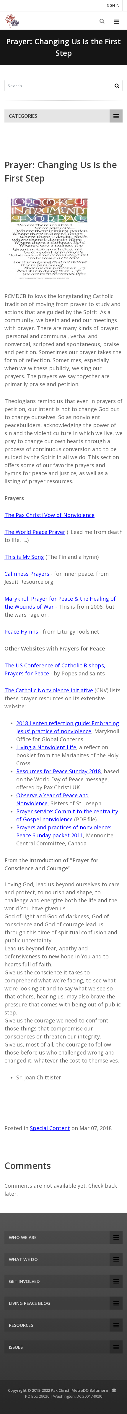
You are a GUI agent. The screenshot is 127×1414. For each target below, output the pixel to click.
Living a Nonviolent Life (46, 747)
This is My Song (24, 556)
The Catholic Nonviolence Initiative (48, 690)
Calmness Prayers (26, 573)
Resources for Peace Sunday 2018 (58, 771)
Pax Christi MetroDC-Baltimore (79, 1390)
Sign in (113, 5)
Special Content (50, 1128)
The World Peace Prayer (34, 531)
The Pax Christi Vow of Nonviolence (49, 514)
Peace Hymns (21, 631)
